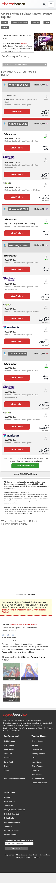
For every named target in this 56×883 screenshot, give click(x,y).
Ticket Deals (9, 818)
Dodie (6, 770)
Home (4, 22)
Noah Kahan (9, 745)
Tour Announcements (12, 822)
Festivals (36, 22)
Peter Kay (8, 754)
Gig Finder (8, 826)
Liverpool (36, 857)
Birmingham (45, 855)
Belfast (4, 27)
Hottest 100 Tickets (39, 783)
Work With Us (9, 801)
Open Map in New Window (25, 594)
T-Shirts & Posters (11, 831)
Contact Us (8, 806)
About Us (7, 797)
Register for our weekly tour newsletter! (19, 840)
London (24, 855)
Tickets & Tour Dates (20, 22)
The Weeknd (37, 750)
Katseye (35, 745)
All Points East (38, 779)
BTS (33, 758)
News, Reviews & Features (14, 810)
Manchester (33, 855)
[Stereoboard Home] (14, 5)
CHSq (47, 22)
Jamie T (7, 758)
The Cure (35, 770)
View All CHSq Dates (25, 474)
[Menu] (51, 4)
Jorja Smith (8, 762)
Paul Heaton (37, 774)
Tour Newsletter (10, 835)
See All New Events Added (14, 779)
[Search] (44, 4)
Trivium (7, 766)
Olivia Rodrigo (37, 766)
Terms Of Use (15, 731)
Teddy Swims (9, 741)
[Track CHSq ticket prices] (5, 85)
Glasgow (19, 857)
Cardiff (27, 857)
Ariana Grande (37, 741)
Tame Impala (9, 750)
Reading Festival (38, 754)
